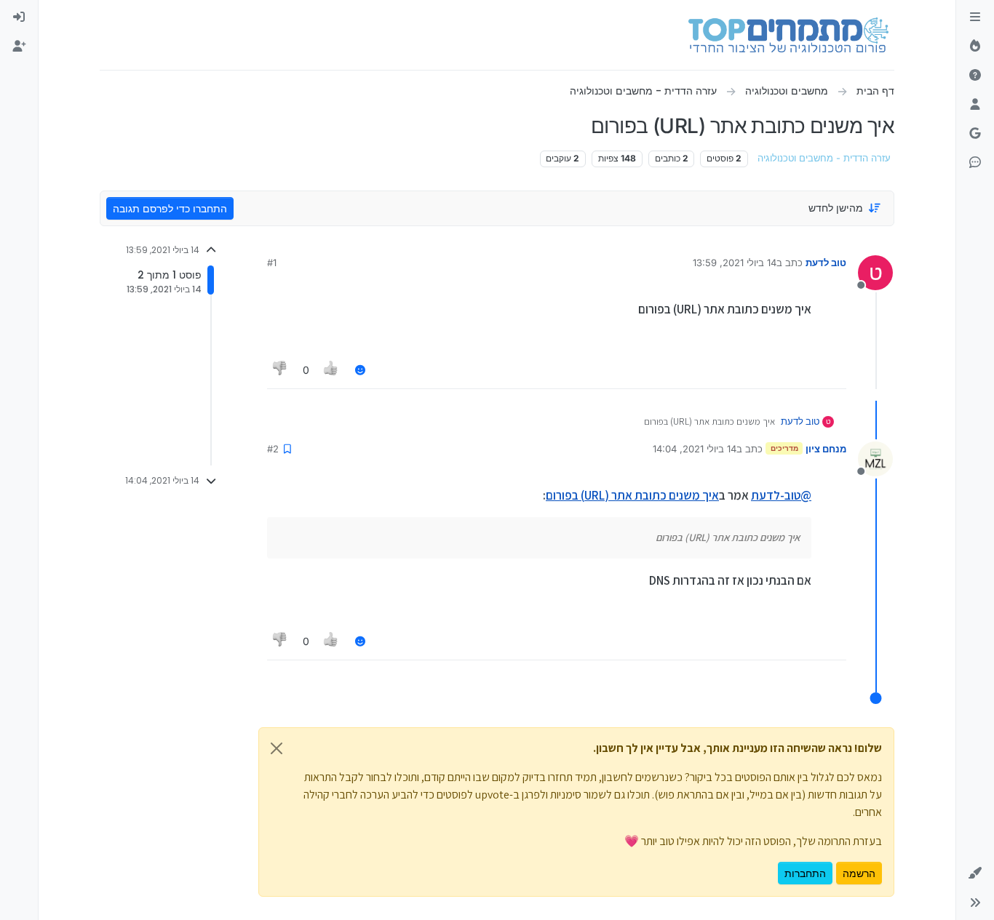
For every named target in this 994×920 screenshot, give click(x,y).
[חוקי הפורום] (975, 17)
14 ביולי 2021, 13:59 (734, 262)
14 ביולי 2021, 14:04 (694, 449)
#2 (273, 449)
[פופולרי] (975, 46)
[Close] (276, 748)
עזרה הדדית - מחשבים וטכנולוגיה (824, 158)
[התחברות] (19, 17)
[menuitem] (19, 17)
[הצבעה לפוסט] (332, 370)
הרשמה (859, 873)
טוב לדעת (826, 262)
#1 (272, 262)
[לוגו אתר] (788, 34)
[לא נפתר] (975, 75)
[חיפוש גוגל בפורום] (975, 133)
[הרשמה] (19, 46)
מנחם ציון (826, 449)
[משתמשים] (975, 104)
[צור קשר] (975, 163)
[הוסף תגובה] (360, 370)
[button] (975, 873)
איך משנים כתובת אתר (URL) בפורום (632, 495)
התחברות (805, 873)
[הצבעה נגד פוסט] (280, 370)
